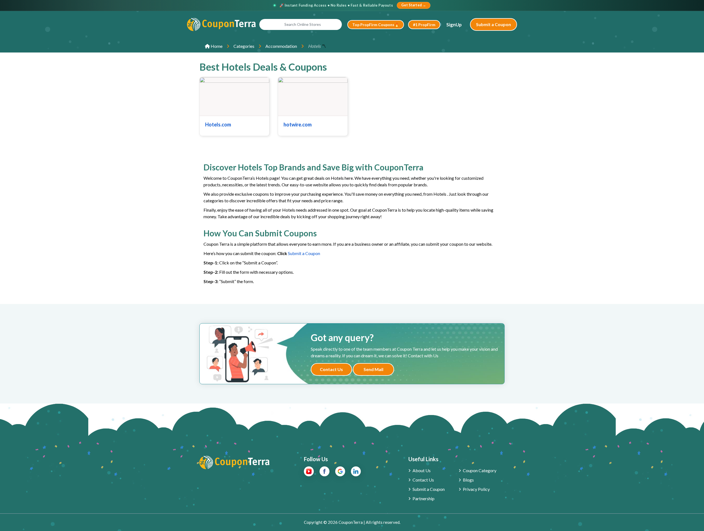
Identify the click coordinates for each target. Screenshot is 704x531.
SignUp (454, 24)
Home (216, 46)
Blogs (468, 479)
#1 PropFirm (424, 24)
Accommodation (281, 46)
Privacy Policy (476, 489)
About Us (422, 470)
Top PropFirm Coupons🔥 (375, 24)
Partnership (424, 498)
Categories (243, 46)
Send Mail (373, 369)
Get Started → (413, 5)
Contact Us (331, 369)
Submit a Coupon (493, 24)
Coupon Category (479, 470)
